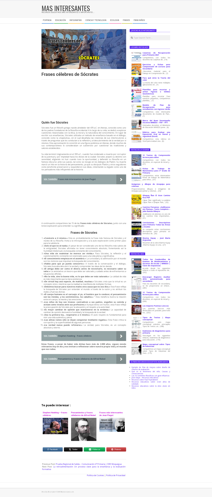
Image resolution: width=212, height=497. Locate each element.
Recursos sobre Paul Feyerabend (145, 379)
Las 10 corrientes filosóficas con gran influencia (150, 375)
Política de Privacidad (115, 475)
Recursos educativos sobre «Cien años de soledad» (151, 383)
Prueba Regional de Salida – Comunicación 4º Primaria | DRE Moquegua (89, 464)
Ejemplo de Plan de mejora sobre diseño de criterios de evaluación (151, 368)
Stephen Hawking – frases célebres (55, 413)
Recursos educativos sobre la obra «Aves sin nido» (151, 387)
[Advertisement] (83, 100)
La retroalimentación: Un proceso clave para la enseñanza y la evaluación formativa (84, 468)
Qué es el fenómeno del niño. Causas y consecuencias (151, 372)
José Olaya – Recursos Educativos (145, 377)
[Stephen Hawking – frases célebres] (55, 419)
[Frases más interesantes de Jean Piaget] (112, 419)
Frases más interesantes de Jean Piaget (111, 413)
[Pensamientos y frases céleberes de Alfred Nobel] (83, 419)
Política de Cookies (95, 475)
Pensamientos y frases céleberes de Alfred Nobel (83, 413)
